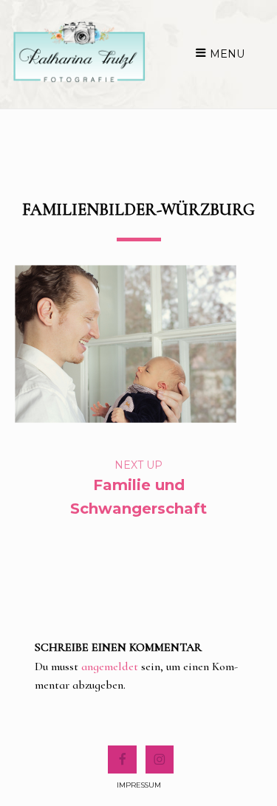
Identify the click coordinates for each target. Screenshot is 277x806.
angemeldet (109, 666)
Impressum (139, 785)
